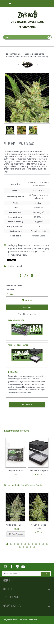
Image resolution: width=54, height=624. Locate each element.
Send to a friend (14, 266)
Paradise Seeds (38, 235)
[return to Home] (7, 54)
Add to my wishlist (28, 314)
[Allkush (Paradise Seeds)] (38, 507)
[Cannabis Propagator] (27, 356)
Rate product (27, 404)
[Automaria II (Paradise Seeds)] (10, 129)
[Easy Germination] (27, 330)
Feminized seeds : (15, 285)
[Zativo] (28, 11)
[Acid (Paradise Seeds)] (15, 507)
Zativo (15, 620)
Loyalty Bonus (14, 255)
